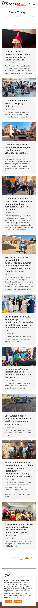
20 (27, 557)
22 (12, 559)
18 (18, 557)
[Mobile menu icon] (34, 4)
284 (21, 559)
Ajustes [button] (8, 601)
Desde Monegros (19, 12)
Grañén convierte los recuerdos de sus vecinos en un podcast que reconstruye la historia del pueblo (18, 204)
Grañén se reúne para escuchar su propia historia (16, 103)
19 (22, 557)
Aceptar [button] (18, 601)
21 (32, 557)
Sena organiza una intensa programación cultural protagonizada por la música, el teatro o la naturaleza (19, 529)
